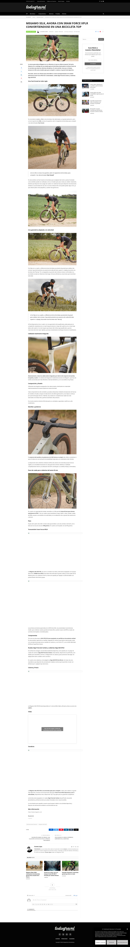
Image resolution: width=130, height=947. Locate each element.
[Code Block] (46, 904)
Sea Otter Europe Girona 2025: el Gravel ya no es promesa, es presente (95, 102)
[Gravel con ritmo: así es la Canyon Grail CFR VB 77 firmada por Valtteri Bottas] (52, 866)
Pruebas (58, 13)
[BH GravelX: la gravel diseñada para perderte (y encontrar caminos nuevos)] (85, 110)
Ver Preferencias (122, 942)
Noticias (51, 13)
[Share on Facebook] (96, 32)
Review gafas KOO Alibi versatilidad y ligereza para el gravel (97, 94)
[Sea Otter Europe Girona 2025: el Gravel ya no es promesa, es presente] (85, 102)
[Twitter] (21, 71)
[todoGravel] (36, 7)
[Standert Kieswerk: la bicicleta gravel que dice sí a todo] (70, 866)
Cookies (58, 938)
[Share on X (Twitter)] (98, 32)
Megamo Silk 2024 (43, 824)
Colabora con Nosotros (51, 1)
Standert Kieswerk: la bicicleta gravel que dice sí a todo (70, 873)
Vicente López (44, 31)
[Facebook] (21, 68)
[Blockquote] (45, 904)
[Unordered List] (43, 904)
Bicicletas (32, 13)
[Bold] (33, 904)
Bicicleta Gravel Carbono (32, 824)
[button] (127, 929)
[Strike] (39, 904)
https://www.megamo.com (35, 812)
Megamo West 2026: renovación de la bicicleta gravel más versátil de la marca (33, 875)
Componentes (42, 13)
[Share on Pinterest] (100, 32)
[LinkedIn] (21, 74)
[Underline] (37, 904)
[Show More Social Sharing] (103, 32)
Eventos (64, 13)
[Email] (21, 81)
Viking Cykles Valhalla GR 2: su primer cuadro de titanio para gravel (96, 86)
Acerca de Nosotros (41, 1)
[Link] (48, 904)
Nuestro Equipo (61, 1)
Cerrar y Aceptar (100, 942)
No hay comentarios (69, 31)
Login (76, 895)
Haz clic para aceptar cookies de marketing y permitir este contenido (52, 729)
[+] (52, 904)
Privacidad (64, 938)
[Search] (103, 13)
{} (50, 904)
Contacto (68, 1)
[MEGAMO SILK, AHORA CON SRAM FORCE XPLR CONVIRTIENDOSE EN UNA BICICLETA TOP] (52, 48)
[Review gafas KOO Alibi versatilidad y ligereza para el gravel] (85, 94)
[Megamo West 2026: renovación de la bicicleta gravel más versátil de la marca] (34, 866)
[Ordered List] (41, 904)
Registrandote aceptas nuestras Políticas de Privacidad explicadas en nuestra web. (93, 69)
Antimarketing (71, 942)
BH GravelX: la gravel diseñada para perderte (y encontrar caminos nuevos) (96, 110)
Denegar (111, 942)
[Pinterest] (21, 78)
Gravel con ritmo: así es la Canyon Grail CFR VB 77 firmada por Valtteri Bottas (51, 874)
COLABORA (71, 938)
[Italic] (35, 904)
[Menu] (27, 14)
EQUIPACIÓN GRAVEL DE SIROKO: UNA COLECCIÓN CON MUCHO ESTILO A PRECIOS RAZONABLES (39, 839)
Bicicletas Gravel (31, 31)
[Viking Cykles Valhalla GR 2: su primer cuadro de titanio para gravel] (85, 86)
